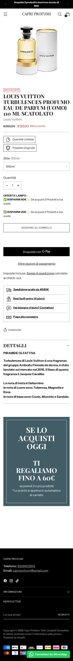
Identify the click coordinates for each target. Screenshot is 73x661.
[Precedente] (5, 4)
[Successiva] (67, 4)
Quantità (9, 177)
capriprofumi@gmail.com (30, 570)
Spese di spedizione (40, 273)
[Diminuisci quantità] (18, 185)
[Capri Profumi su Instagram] (11, 581)
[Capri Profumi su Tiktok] (17, 581)
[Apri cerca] (59, 14)
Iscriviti (64, 614)
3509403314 (26, 566)
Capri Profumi (31, 630)
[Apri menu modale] (5, 14)
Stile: (11, 158)
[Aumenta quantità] (7, 185)
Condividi (14, 330)
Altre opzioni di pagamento (36, 263)
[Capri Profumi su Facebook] (5, 581)
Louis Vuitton (12, 119)
